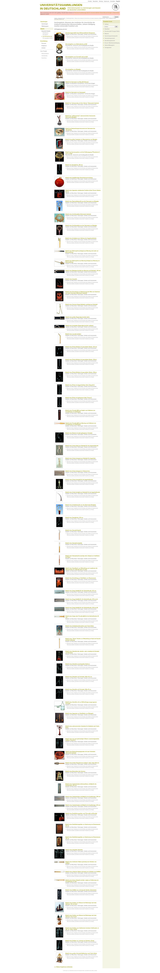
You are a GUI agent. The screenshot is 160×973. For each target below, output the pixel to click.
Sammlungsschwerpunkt (111, 36)
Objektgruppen (45, 26)
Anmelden (112, 1)
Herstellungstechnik (110, 40)
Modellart (107, 29)
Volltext (106, 24)
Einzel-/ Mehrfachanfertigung (112, 43)
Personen (44, 43)
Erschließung (43, 41)
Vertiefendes (45, 55)
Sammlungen (43, 21)
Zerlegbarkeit (108, 47)
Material (107, 33)
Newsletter (95, 1)
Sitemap (101, 1)
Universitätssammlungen (61, 5)
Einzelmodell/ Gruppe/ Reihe (112, 31)
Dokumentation (45, 53)
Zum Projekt (43, 51)
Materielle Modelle (61, 18)
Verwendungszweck (110, 38)
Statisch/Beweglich (109, 45)
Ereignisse (44, 45)
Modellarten (45, 32)
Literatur (43, 48)
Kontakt (90, 1)
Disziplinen (45, 34)
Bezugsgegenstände (47, 38)
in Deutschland (53, 8)
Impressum (106, 1)
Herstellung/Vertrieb (70, 18)
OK (116, 26)
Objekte (55, 18)
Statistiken (44, 58)
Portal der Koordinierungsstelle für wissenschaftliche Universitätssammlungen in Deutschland (96, 12)
